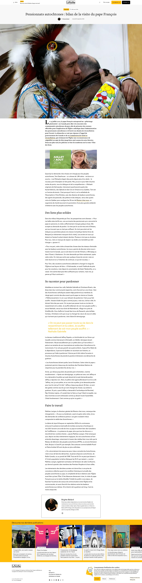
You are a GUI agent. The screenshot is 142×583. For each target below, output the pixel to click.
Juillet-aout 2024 (74, 9)
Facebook (49, 580)
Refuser (104, 578)
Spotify (58, 580)
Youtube (56, 580)
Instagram (54, 580)
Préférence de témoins (54, 576)
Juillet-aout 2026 (42, 547)
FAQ (50, 570)
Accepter (97, 578)
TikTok (60, 580)
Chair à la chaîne (42, 550)
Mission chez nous (82, 200)
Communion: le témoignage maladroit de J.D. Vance (68, 551)
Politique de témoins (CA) (55, 574)
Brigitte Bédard (67, 500)
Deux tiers (19, 580)
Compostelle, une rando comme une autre (23, 551)
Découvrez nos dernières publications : (28, 523)
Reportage (66, 9)
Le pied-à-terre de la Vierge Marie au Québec (94, 551)
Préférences (112, 578)
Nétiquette (51, 572)
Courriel (63, 580)
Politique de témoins (135, 577)
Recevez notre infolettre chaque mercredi (30, 3)
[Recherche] (100, 2)
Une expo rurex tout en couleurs (117, 550)
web (62, 513)
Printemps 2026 (136, 547)
